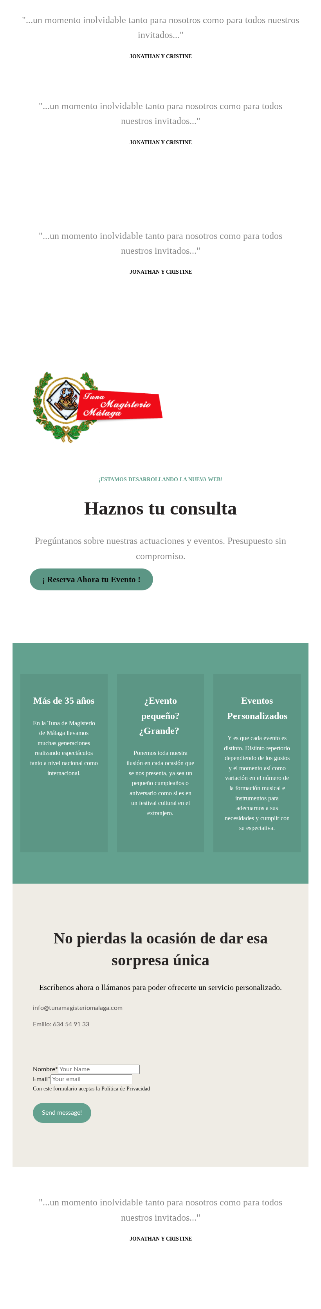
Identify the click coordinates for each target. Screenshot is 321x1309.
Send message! (62, 1113)
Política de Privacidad (125, 1089)
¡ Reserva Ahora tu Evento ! (91, 579)
